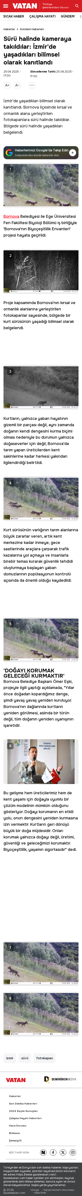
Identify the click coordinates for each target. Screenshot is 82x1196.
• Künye (34, 1190)
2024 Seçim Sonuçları (23, 1111)
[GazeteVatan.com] (16, 1080)
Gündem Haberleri (32, 29)
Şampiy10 (15, 1140)
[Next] (43, 1152)
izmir (9, 1058)
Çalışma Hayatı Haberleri (25, 1118)
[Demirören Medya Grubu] (60, 1080)
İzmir (7, 101)
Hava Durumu (17, 1125)
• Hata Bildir (39, 1192)
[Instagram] (73, 1152)
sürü (34, 119)
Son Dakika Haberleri (23, 1103)
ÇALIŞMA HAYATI (42, 16)
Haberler (9, 29)
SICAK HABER (13, 16)
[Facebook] (53, 1152)
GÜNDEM (68, 16)
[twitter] (63, 1152)
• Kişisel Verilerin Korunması (58, 1190)
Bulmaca (14, 1133)
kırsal (61, 107)
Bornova (31, 107)
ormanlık (11, 113)
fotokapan (44, 1058)
